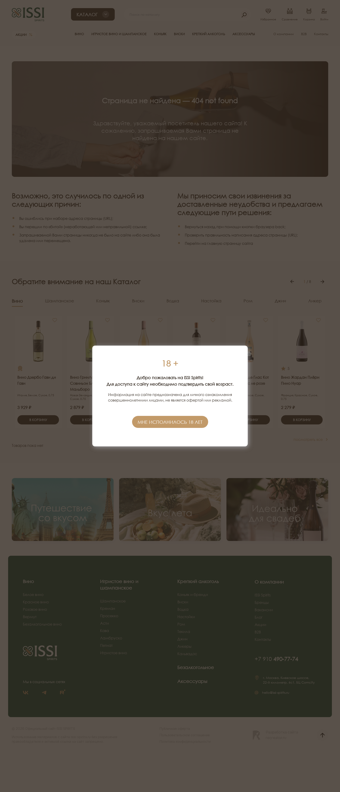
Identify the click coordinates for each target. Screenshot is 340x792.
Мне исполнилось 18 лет (170, 422)
